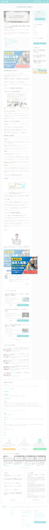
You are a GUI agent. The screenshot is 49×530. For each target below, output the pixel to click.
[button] (24, 265)
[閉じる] (38, 256)
